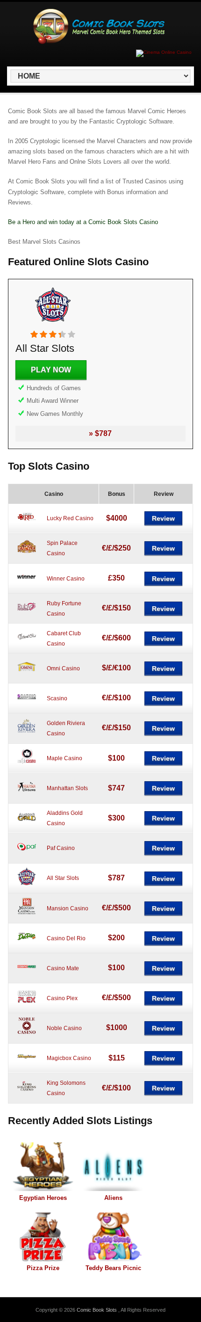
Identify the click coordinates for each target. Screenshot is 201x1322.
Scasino (57, 698)
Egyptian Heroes (43, 1197)
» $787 (100, 433)
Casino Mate (63, 968)
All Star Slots (44, 348)
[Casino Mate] (26, 974)
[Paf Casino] (26, 854)
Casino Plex (62, 998)
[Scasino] (26, 704)
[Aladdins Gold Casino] (26, 824)
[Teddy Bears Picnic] (113, 1237)
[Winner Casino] (26, 584)
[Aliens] (113, 1166)
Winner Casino (66, 578)
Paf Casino (61, 848)
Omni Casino (63, 668)
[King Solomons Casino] (26, 1094)
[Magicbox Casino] (26, 1064)
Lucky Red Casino (70, 518)
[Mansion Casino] (26, 914)
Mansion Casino (67, 908)
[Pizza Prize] (43, 1237)
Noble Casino (64, 1028)
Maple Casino (64, 758)
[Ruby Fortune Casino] (26, 614)
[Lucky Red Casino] (26, 524)
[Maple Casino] (26, 764)
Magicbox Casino (69, 1058)
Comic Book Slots (97, 1310)
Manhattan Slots (67, 788)
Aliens (113, 1197)
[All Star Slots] (53, 325)
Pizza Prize (43, 1267)
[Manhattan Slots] (26, 794)
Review (163, 518)
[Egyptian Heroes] (43, 1166)
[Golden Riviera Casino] (26, 734)
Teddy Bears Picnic (113, 1267)
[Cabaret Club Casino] (26, 644)
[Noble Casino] (26, 1034)
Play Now (51, 370)
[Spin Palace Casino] (26, 554)
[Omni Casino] (26, 674)
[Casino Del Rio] (26, 944)
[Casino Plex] (26, 1004)
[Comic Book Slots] (99, 42)
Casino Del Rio (66, 938)
